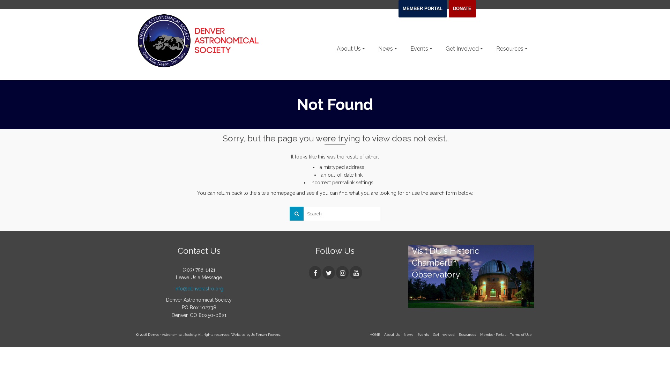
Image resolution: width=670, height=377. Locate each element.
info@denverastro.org (198, 288)
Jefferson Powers (265, 335)
